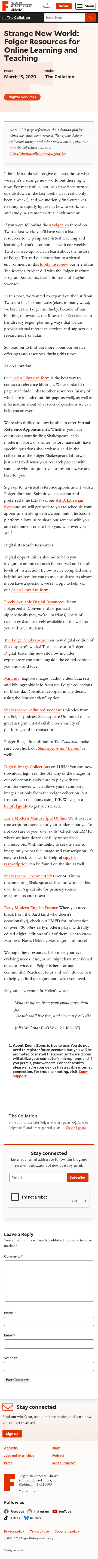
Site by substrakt (14, 1550)
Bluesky (35, 1518)
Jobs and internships (19, 1455)
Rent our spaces (63, 1463)
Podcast (58, 1455)
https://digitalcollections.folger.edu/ (38, 154)
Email (9, 1335)
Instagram (41, 1511)
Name (10, 1312)
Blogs (56, 1448)
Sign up (12, 1433)
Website (11, 1358)
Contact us (27, 1491)
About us (11, 1448)
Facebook (17, 1511)
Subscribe (77, 1177)
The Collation (18, 17)
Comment (13, 1256)
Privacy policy (14, 1531)
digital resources (22, 97)
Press (8, 1463)
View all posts (76, 1128)
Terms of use (39, 1531)
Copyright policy (67, 1531)
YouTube (65, 1511)
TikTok (15, 1518)
